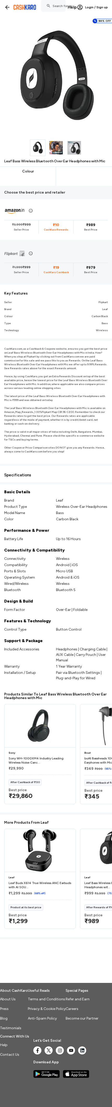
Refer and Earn (78, 999)
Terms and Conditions (46, 999)
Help (72, 7)
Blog (4, 1018)
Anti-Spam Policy (42, 1018)
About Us (8, 999)
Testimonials (10, 1028)
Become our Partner (82, 1018)
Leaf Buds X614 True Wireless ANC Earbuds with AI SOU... (40, 885)
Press (4, 1009)
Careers (72, 1009)
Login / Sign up (96, 7)
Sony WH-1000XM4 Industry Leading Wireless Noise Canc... (36, 760)
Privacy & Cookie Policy (47, 1009)
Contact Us (9, 1054)
